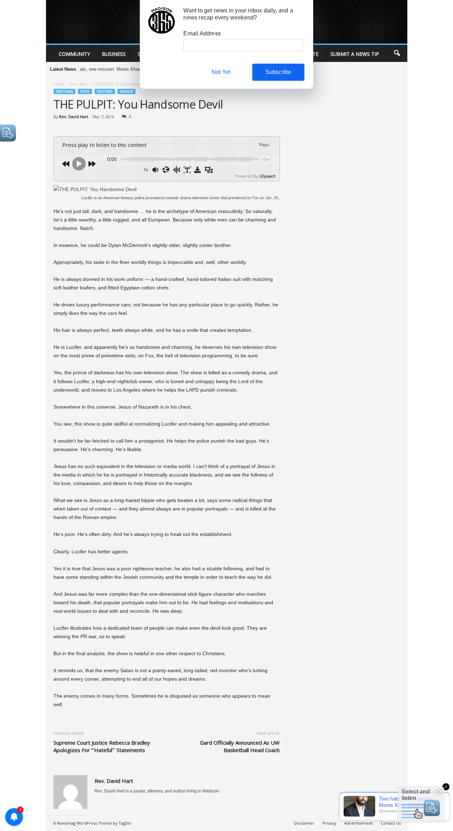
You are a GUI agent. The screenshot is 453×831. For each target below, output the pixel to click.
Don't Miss (78, 84)
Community (74, 54)
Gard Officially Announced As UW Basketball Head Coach (240, 746)
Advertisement (358, 823)
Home (58, 84)
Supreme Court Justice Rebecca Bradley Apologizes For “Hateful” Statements (101, 746)
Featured (105, 91)
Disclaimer (304, 823)
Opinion (126, 91)
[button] (397, 53)
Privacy (329, 823)
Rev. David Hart (73, 116)
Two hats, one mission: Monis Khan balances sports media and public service (134, 69)
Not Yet (221, 72)
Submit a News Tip (355, 54)
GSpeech (267, 176)
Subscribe (278, 72)
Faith (85, 91)
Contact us (391, 823)
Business (114, 54)
